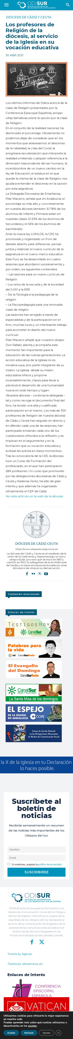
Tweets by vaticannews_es (24, 964)
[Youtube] (46, 574)
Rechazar (29, 1032)
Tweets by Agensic (19, 954)
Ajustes (46, 1032)
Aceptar (11, 1032)
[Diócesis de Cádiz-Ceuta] (36, 525)
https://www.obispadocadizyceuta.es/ (36, 549)
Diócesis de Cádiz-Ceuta (36, 543)
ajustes (32, 1026)
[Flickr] (33, 574)
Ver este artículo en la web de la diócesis (34, 496)
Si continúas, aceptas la (36, 864)
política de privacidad (50, 864)
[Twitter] (40, 574)
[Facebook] (27, 574)
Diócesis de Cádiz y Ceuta (28, 17)
